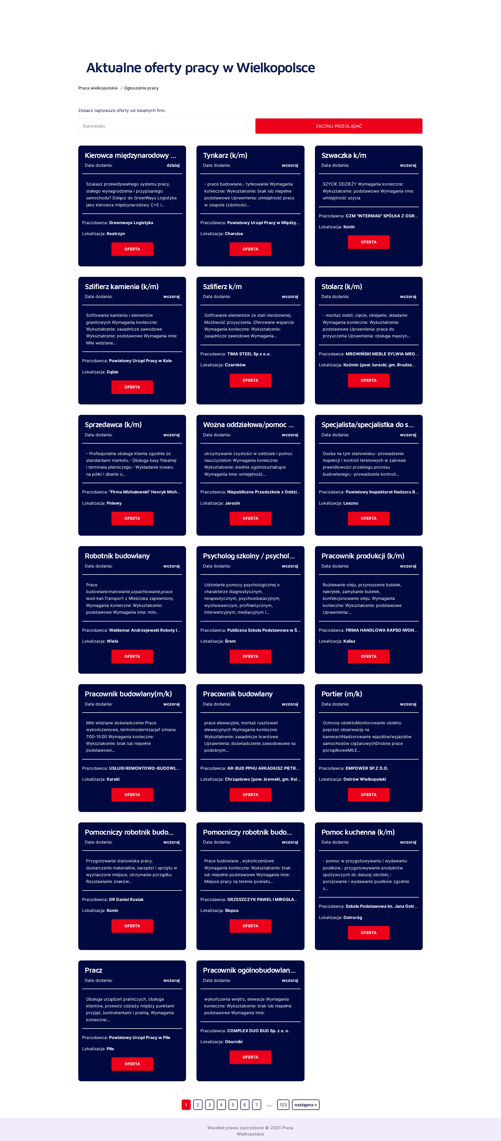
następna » (306, 1104)
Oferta (132, 249)
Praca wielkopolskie (98, 88)
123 (283, 1104)
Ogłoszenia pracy (141, 88)
